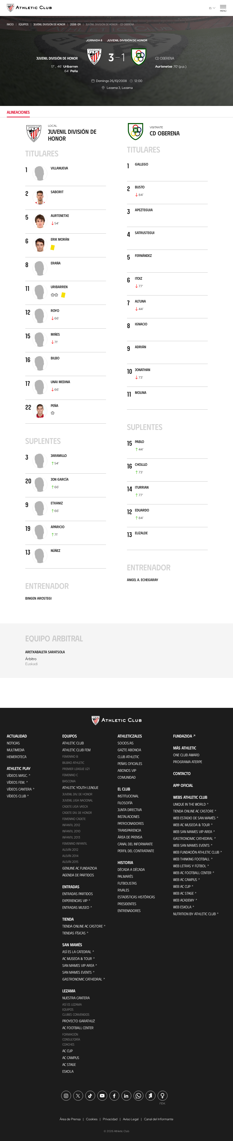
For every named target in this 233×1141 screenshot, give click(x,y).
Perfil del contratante (136, 851)
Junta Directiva (130, 809)
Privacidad (110, 1119)
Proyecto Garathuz (78, 1021)
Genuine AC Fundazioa (79, 868)
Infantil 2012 (71, 825)
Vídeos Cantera (19, 789)
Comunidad (127, 777)
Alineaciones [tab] (18, 112)
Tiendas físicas (74, 933)
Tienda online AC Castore (82, 926)
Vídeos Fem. (16, 782)
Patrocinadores (131, 823)
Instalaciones (128, 816)
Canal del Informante (135, 844)
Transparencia (129, 830)
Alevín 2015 (70, 862)
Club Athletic (128, 756)
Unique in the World (189, 804)
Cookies (91, 1119)
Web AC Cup (181, 886)
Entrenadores (129, 910)
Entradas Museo (75, 907)
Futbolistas (127, 883)
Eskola (67, 1071)
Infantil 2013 (71, 837)
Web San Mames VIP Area (192, 831)
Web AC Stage (183, 893)
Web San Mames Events (191, 845)
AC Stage (69, 1064)
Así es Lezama (72, 1004)
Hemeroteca (16, 756)
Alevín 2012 (70, 849)
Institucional (128, 796)
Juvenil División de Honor (49, 24)
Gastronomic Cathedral (82, 979)
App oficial (183, 785)
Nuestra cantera (76, 998)
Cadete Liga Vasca (75, 806)
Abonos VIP (127, 770)
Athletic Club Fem (76, 750)
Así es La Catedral (76, 951)
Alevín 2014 (70, 856)
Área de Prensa (130, 837)
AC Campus (70, 1057)
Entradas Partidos (77, 893)
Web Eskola (182, 907)
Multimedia (15, 750)
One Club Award (186, 755)
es (210, 8)
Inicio (10, 24)
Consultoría (71, 1039)
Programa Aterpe (187, 761)
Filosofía (125, 803)
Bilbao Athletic (73, 762)
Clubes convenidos (75, 1014)
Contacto (182, 773)
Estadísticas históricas (136, 897)
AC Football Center (78, 1027)
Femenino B (70, 756)
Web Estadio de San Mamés (194, 818)
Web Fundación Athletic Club (196, 852)
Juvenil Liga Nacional (77, 800)
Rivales (123, 890)
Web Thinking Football (191, 859)
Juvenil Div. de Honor (77, 794)
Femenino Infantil (74, 843)
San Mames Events (77, 972)
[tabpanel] (116, 403)
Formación (70, 1034)
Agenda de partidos (78, 875)
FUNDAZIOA (182, 735)
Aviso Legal (131, 1119)
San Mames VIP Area (78, 965)
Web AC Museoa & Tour (191, 824)
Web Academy (183, 900)
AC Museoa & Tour (77, 958)
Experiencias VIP (74, 900)
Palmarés (125, 876)
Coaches (68, 1044)
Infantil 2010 (71, 831)
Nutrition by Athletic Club (194, 914)
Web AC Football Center (192, 872)
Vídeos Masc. (17, 775)
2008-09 (75, 24)
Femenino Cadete (74, 819)
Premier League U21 (76, 769)
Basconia (69, 781)
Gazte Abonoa (129, 750)
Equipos (23, 24)
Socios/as (126, 743)
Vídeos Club (16, 796)
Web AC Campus (185, 879)
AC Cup (67, 1051)
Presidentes (127, 903)
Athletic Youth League (80, 787)
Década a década (131, 869)
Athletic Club (73, 743)
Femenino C (70, 775)
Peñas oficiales (130, 763)
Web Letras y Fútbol (189, 866)
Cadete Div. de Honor (77, 812)
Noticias (13, 743)
